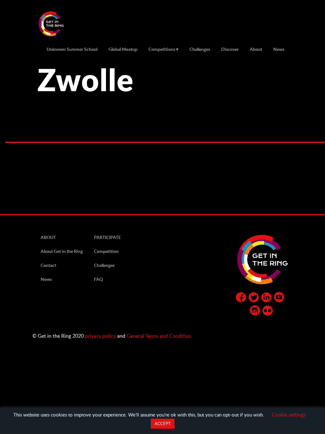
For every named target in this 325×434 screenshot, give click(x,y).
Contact (48, 265)
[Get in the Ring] (59, 24)
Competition (106, 251)
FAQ (98, 279)
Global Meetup (123, 49)
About (256, 49)
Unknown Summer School (72, 49)
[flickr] (267, 311)
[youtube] (279, 298)
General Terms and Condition (159, 336)
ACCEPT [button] (163, 423)
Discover (230, 49)
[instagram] (255, 311)
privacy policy (100, 336)
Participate (107, 237)
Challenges (199, 49)
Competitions (162, 49)
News (278, 49)
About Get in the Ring (62, 251)
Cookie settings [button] (289, 414)
